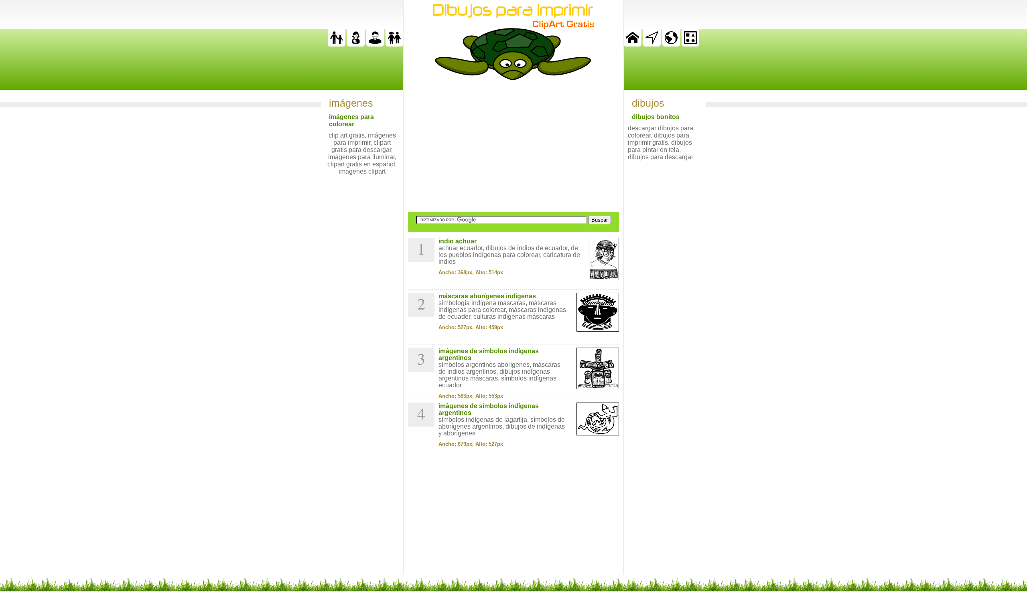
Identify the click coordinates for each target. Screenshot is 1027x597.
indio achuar (457, 241)
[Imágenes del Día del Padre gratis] (336, 44)
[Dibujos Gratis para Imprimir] (632, 44)
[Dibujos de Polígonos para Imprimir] (690, 44)
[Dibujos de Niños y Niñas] (394, 44)
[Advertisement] (513, 146)
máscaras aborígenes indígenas (487, 296)
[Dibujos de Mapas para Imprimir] (671, 44)
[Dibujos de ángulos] (652, 44)
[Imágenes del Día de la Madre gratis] (356, 44)
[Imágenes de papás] (375, 44)
